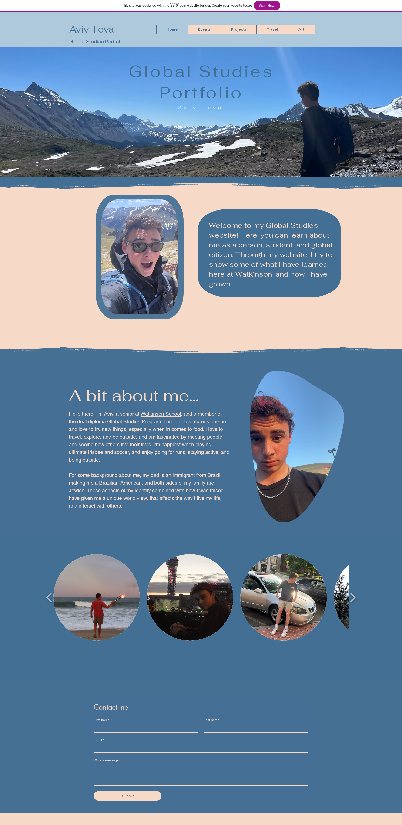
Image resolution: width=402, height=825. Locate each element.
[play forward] (353, 597)
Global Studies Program (134, 421)
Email (99, 740)
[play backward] (49, 597)
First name (103, 720)
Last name (211, 720)
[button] (204, 29)
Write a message (106, 760)
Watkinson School (161, 414)
